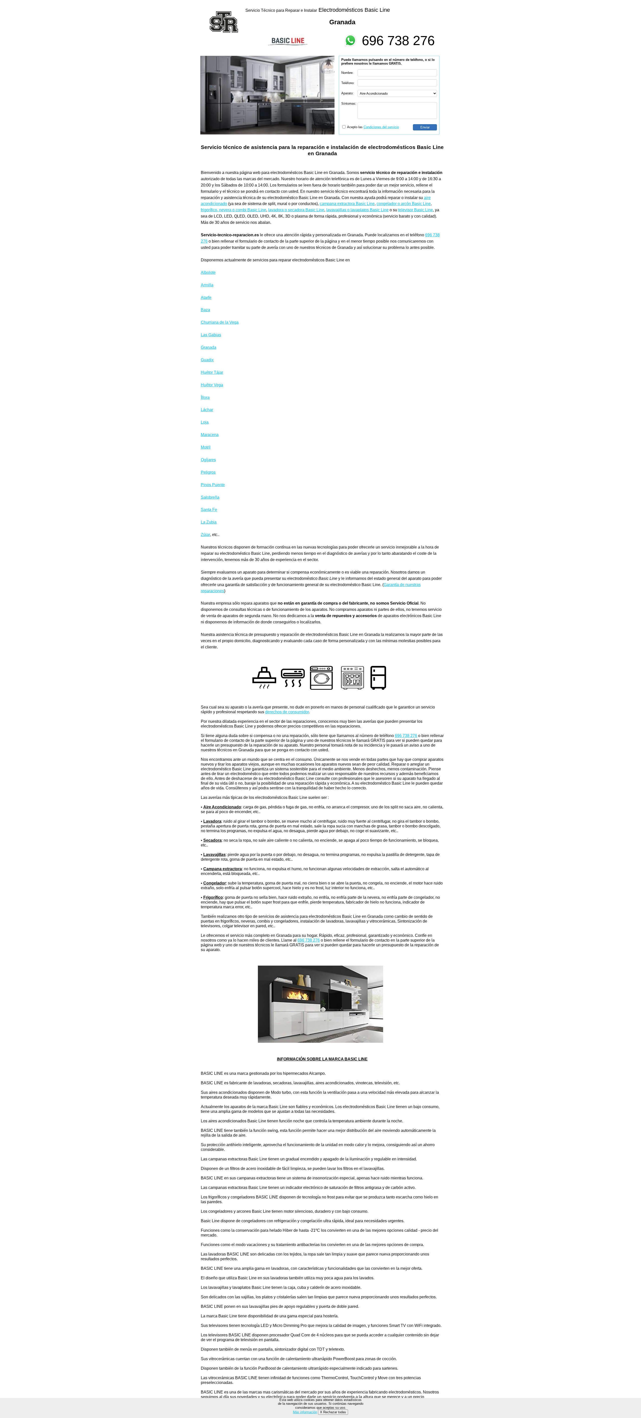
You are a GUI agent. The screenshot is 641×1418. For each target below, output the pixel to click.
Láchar (207, 410)
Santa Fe (209, 509)
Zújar (205, 535)
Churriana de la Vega (220, 322)
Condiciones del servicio (381, 127)
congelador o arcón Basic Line (404, 204)
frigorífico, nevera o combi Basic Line (233, 210)
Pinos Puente (213, 485)
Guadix (207, 360)
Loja (205, 422)
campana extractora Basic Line (347, 204)
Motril (206, 447)
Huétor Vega (212, 385)
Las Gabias (211, 335)
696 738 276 (398, 40)
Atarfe (206, 297)
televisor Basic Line (415, 210)
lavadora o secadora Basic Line (296, 210)
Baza (205, 310)
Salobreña (210, 497)
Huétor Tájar (212, 372)
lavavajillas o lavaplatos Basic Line (357, 210)
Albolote (208, 272)
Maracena (210, 435)
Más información (305, 1412)
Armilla (207, 285)
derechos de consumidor (287, 712)
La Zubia (209, 522)
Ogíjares (208, 460)
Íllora (205, 397)
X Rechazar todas (333, 1412)
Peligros (208, 472)
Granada (208, 347)
